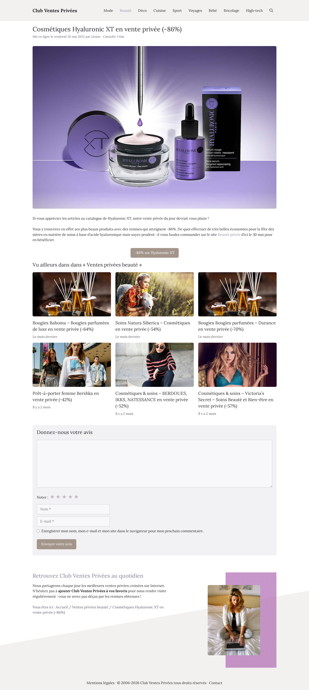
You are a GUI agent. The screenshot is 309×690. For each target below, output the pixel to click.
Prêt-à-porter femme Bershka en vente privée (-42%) (66, 396)
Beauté (125, 10)
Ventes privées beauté (90, 607)
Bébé (213, 10)
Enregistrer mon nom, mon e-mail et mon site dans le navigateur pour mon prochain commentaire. (122, 531)
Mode (108, 10)
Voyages (195, 10)
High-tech (254, 10)
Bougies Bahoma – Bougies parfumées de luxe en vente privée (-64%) (71, 326)
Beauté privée (229, 234)
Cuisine (159, 10)
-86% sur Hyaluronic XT (154, 252)
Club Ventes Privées (55, 10)
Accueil (62, 607)
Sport (177, 10)
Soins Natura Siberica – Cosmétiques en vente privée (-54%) (152, 326)
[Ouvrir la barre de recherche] (271, 10)
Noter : (42, 497)
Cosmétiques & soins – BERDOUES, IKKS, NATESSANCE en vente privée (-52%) (151, 399)
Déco (142, 10)
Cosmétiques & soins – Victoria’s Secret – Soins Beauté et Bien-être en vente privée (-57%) (235, 399)
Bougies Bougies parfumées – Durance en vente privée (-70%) (237, 326)
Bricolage (231, 10)
